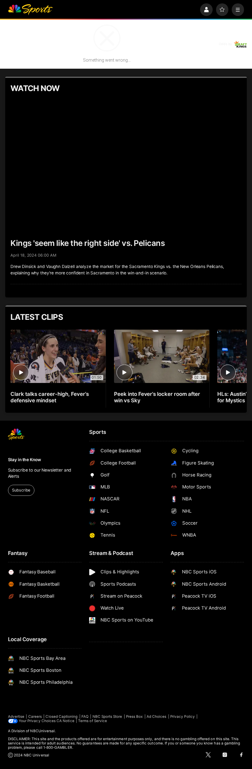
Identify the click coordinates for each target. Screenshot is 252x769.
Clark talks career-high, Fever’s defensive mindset (49, 397)
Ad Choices (157, 716)
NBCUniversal (42, 731)
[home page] (30, 9)
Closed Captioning (61, 716)
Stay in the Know (24, 459)
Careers (35, 716)
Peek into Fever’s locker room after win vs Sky (157, 397)
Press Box (134, 716)
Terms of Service (92, 721)
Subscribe (21, 490)
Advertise (16, 716)
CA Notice (65, 721)
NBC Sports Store (107, 716)
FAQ (85, 716)
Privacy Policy (182, 716)
